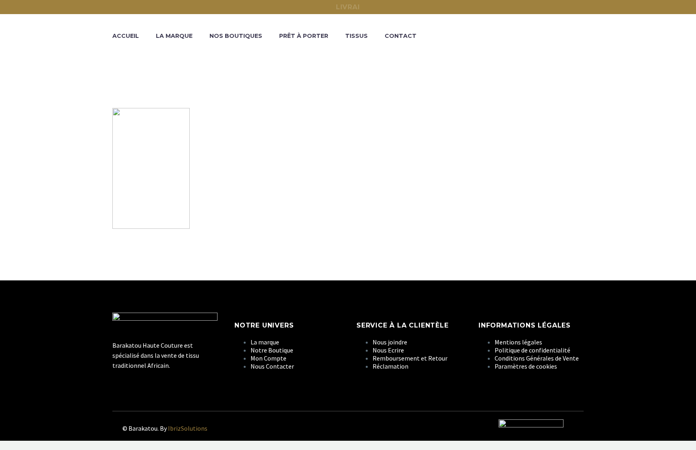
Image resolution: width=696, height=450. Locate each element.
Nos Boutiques (235, 35)
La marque (174, 35)
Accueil (125, 35)
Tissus (356, 35)
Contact (400, 35)
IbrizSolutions (187, 428)
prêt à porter (303, 35)
